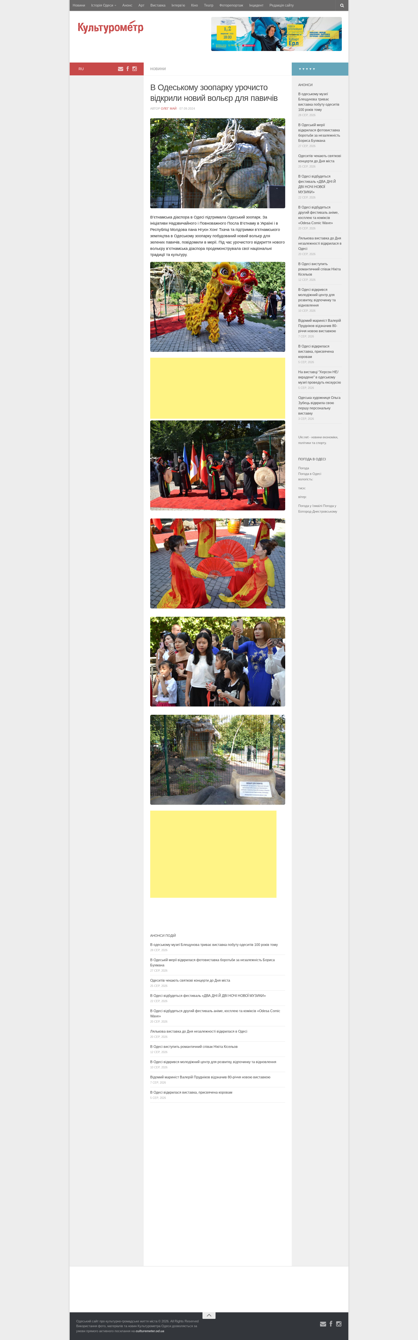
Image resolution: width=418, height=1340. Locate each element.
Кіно (194, 5)
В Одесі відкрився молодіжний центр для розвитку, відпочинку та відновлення (213, 1062)
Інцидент (256, 5)
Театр (208, 5)
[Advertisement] (217, 388)
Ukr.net (303, 437)
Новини (79, 5)
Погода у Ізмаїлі (310, 506)
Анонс (127, 5)
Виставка (157, 5)
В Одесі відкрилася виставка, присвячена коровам (191, 1092)
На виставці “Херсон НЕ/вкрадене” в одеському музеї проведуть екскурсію (319, 377)
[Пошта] (120, 68)
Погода (303, 468)
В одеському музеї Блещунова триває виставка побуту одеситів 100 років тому (214, 945)
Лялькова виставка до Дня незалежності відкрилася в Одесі (198, 1031)
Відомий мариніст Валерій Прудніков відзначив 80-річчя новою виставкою (210, 1077)
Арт (141, 5)
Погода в (309, 474)
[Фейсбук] (127, 68)
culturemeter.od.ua (150, 1331)
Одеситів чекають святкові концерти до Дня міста (190, 980)
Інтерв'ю (178, 5)
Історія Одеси (102, 5)
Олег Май (169, 108)
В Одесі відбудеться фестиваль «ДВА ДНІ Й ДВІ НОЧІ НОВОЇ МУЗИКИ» (208, 996)
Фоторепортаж (231, 5)
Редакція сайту (282, 5)
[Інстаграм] (134, 68)
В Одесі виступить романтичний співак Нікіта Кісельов (194, 1047)
